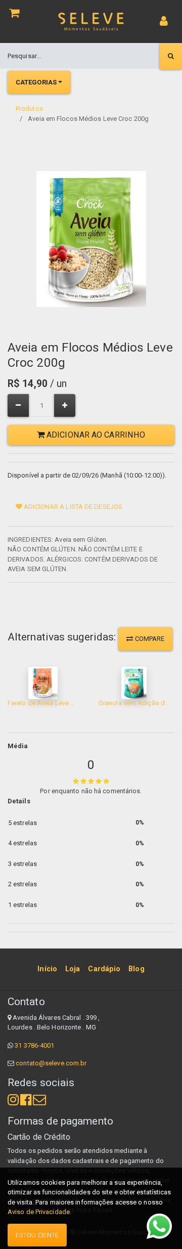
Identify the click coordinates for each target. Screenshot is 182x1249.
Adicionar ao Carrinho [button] (94, 435)
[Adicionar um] (64, 405)
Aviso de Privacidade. (39, 1212)
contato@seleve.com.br (51, 1063)
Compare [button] (149, 638)
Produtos (29, 108)
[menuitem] (47, 969)
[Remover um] (18, 405)
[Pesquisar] (171, 56)
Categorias (36, 82)
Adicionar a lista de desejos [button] (72, 506)
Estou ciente (37, 1235)
